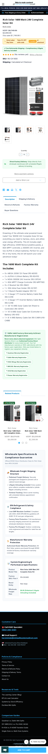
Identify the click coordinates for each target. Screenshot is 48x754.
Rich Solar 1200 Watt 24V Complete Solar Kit (12, 432)
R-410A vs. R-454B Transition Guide (15, 728)
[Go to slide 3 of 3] (26, 443)
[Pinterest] (20, 190)
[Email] (8, 190)
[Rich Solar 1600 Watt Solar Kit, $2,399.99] (33, 413)
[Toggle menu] (3, 4)
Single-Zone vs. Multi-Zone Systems (15, 731)
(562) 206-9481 (9, 630)
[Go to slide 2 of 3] (23, 443)
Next (42, 419)
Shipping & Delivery (27, 199)
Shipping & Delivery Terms (11, 672)
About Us (5, 679)
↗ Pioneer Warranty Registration (16, 375)
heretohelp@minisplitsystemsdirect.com (20, 638)
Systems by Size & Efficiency (12, 702)
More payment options (24, 174)
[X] (16, 190)
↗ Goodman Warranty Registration (17, 353)
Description (10, 199)
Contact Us (6, 676)
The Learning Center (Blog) (12, 695)
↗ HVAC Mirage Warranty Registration (18, 362)
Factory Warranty (31, 205)
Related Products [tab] (12, 393)
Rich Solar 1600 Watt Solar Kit (33, 432)
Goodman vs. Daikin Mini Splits (13, 721)
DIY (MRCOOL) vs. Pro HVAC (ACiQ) (15, 724)
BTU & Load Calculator (10, 698)
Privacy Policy (7, 662)
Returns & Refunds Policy (11, 669)
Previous (3, 419)
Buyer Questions (11, 210)
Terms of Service (8, 665)
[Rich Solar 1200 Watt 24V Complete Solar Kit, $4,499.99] (12, 413)
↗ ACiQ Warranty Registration (16, 371)
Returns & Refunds (12, 205)
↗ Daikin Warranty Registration (16, 357)
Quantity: (24, 151)
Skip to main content (24, 2)
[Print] (12, 190)
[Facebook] (4, 190)
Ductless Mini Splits (9, 705)
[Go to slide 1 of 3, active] (19, 443)
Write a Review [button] (36, 55)
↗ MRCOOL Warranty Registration (17, 366)
